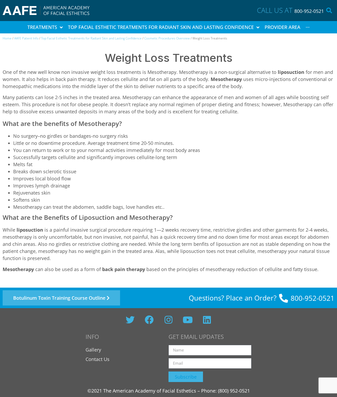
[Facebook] (149, 320)
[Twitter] (130, 320)
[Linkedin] (207, 320)
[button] (329, 10)
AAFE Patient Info (26, 38)
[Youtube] (188, 320)
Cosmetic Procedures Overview (167, 38)
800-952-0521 (309, 11)
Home (7, 38)
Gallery (93, 350)
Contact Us (98, 359)
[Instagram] (168, 320)
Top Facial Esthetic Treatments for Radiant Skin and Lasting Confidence (91, 38)
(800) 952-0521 (234, 391)
